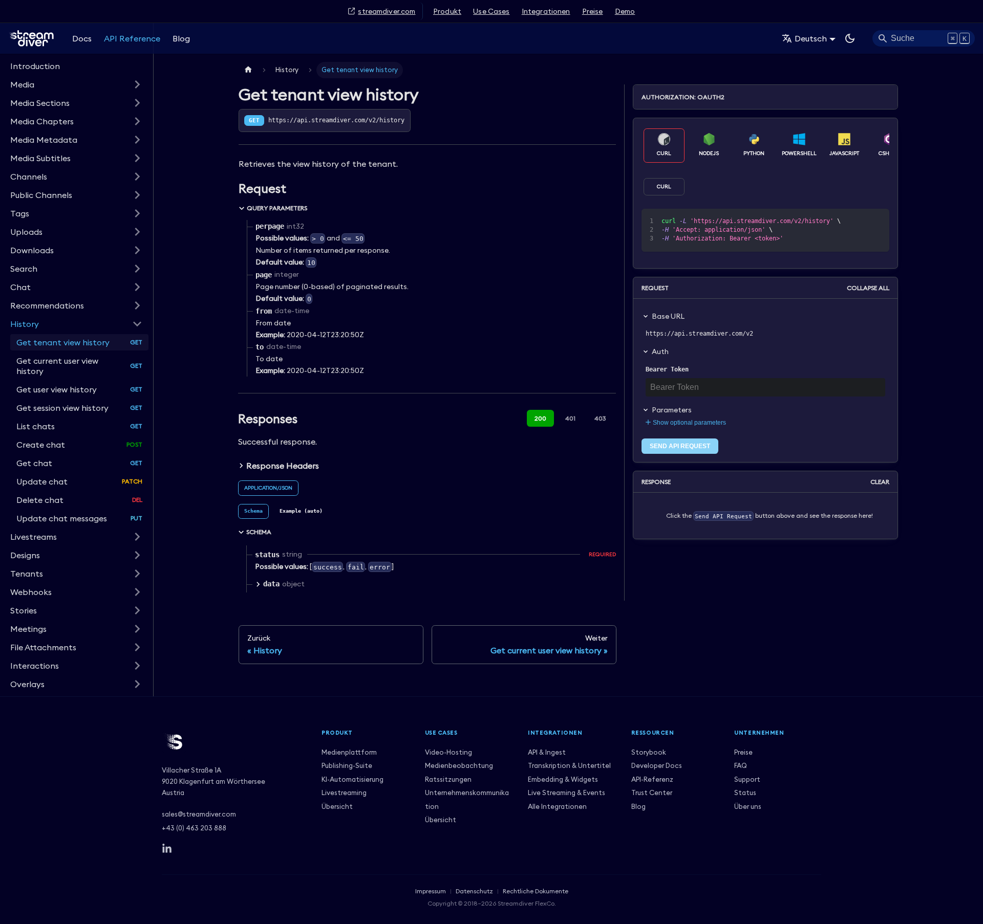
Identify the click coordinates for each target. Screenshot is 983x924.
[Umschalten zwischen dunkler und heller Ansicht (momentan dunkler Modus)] (850, 38)
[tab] (253, 511)
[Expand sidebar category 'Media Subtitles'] (137, 158)
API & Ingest (547, 752)
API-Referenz (652, 779)
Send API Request (680, 446)
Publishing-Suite (347, 765)
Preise (592, 11)
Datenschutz (474, 891)
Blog (181, 38)
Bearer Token (667, 369)
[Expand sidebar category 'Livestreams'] (137, 537)
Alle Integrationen (557, 806)
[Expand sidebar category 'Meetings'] (137, 629)
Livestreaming (344, 792)
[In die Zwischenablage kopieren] (858, 221)
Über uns (747, 806)
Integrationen (546, 11)
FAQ (740, 765)
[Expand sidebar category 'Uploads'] (137, 232)
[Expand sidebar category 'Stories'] (137, 610)
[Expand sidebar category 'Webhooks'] (137, 592)
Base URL (668, 316)
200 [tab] (540, 418)
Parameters (672, 409)
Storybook (648, 752)
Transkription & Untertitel (569, 765)
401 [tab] (570, 418)
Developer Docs (656, 765)
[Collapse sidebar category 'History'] (137, 324)
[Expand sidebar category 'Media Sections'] (137, 103)
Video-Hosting (448, 752)
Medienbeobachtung (459, 765)
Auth (660, 351)
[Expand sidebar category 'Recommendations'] (137, 305)
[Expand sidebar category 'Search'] (137, 268)
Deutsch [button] (811, 38)
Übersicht (337, 806)
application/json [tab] (268, 488)
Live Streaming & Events (566, 792)
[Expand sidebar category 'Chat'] (137, 287)
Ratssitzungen (448, 779)
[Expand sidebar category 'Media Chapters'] (137, 121)
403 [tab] (600, 418)
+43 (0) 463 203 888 (194, 828)
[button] (76, 647)
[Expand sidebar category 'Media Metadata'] (137, 139)
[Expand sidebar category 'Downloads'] (137, 250)
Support (747, 779)
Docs (82, 38)
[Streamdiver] (233, 742)
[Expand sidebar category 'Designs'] (137, 555)
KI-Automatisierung (352, 779)
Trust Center (651, 792)
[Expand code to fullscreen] (876, 221)
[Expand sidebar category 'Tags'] (137, 213)
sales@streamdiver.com (199, 814)
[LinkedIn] (167, 849)
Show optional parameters (689, 422)
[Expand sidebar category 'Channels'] (137, 176)
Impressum (430, 891)
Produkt (447, 11)
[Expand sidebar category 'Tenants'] (137, 573)
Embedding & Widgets (563, 779)
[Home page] (248, 70)
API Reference (132, 38)
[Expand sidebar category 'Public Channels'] (137, 195)
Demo (625, 11)
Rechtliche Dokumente (535, 891)
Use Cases (491, 11)
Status (745, 792)
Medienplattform (349, 752)
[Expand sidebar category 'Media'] (137, 84)
